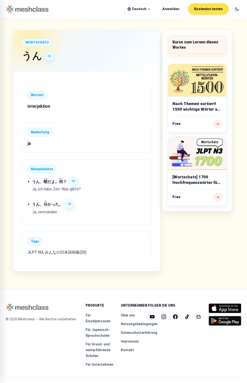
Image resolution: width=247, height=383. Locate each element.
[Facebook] (175, 316)
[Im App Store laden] (225, 308)
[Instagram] (163, 316)
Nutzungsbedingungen (139, 324)
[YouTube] (152, 316)
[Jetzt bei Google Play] (225, 321)
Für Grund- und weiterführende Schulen (98, 350)
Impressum (130, 341)
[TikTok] (187, 316)
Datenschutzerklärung (139, 333)
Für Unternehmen (99, 364)
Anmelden (170, 9)
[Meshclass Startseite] (27, 9)
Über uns (128, 315)
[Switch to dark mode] (237, 9)
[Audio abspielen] (49, 56)
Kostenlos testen (208, 9)
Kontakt (127, 350)
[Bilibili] (198, 316)
